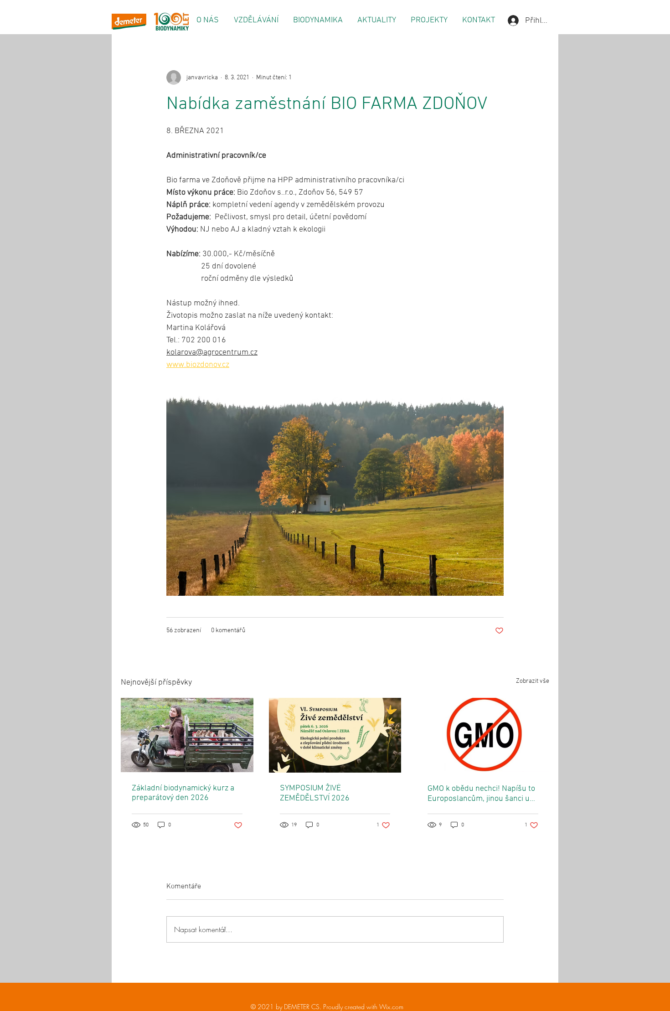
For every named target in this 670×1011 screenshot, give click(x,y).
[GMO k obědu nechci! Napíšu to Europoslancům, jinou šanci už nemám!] (483, 735)
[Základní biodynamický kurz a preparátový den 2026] (187, 735)
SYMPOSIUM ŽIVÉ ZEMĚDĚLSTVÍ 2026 (315, 793)
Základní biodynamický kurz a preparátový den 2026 (183, 793)
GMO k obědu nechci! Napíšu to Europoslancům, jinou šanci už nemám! (481, 794)
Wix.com (391, 1006)
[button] (207, 20)
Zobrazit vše (532, 681)
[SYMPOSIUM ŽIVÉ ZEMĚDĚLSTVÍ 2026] (335, 735)
